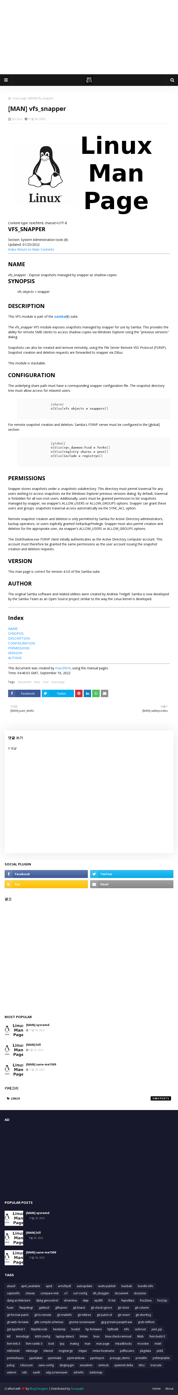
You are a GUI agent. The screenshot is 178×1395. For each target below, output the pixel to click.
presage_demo (120, 1358)
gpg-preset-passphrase (116, 1322)
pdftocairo (127, 1351)
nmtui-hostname (103, 1351)
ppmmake (54, 1358)
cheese (30, 1293)
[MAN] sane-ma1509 (41, 1064)
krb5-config (42, 1336)
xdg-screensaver (57, 1372)
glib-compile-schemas (48, 1322)
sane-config (46, 1365)
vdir (24, 1372)
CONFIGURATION (21, 643)
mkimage (32, 1351)
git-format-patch (18, 1315)
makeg (74, 1344)
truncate (156, 1365)
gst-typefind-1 (16, 1329)
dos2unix (140, 1293)
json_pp (157, 1329)
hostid (75, 1329)
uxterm (11, 1372)
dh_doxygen (101, 1293)
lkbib (140, 1336)
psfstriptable (161, 1358)
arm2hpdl (64, 1286)
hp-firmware (94, 1329)
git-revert (124, 1315)
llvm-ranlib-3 (34, 1344)
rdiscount (26, 1365)
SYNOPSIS (16, 633)
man (46, 682)
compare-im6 (49, 1293)
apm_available (30, 1286)
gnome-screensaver (82, 1322)
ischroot (140, 1329)
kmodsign (22, 1336)
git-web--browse (18, 1322)
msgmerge (66, 1351)
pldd (160, 1351)
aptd (49, 1286)
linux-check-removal (118, 1336)
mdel (158, 1344)
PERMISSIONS (19, 648)
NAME (13, 628)
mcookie (143, 1344)
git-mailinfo (64, 1315)
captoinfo (13, 1293)
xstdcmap (95, 1372)
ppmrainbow (75, 1358)
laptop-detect (65, 1336)
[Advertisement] (89, 37)
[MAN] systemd (37, 1025)
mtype (83, 1351)
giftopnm (61, 1308)
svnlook (103, 1365)
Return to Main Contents (35, 249)
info (126, 1329)
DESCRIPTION (19, 638)
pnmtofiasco (15, 1358)
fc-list (111, 1300)
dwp (86, 1300)
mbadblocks (123, 1344)
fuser (10, 1308)
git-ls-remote (42, 1315)
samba (60, 316)
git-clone (123, 1308)
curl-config (80, 1293)
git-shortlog (143, 1315)
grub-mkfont (146, 1322)
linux (37, 682)
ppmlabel (35, 1358)
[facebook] (46, 874)
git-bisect (79, 1308)
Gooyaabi (77, 1389)
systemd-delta (123, 1365)
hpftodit (113, 1329)
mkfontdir (13, 1351)
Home (157, 1389)
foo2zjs (162, 1300)
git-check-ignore (101, 1308)
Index (12, 249)
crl (65, 1293)
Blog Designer (39, 1389)
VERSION (15, 653)
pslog (10, 1365)
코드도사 (16, 119)
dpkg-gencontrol (47, 1300)
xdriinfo (78, 1372)
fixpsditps (127, 1300)
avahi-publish (107, 1286)
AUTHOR (15, 658)
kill (8, 1336)
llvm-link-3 (13, 1344)
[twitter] (131, 874)
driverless (70, 1300)
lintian (84, 1336)
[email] (131, 884)
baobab (126, 1286)
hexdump (59, 1329)
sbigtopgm (67, 1365)
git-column (142, 1308)
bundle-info (145, 1286)
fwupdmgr (26, 1308)
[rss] (46, 884)
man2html (62, 668)
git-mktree (84, 1315)
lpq (62, 1344)
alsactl (11, 1286)
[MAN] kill (33, 1044)
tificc (142, 1365)
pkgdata (145, 1351)
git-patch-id (104, 1315)
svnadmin (86, 1365)
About (169, 1389)
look (51, 1344)
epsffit (98, 1300)
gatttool (44, 1308)
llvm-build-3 (157, 1336)
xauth (36, 1372)
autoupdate (84, 1286)
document (24, 682)
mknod (48, 1351)
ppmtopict (97, 1358)
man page (19, 98)
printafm (141, 1358)
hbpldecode (39, 1329)
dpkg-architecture (18, 1300)
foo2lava (146, 1300)
